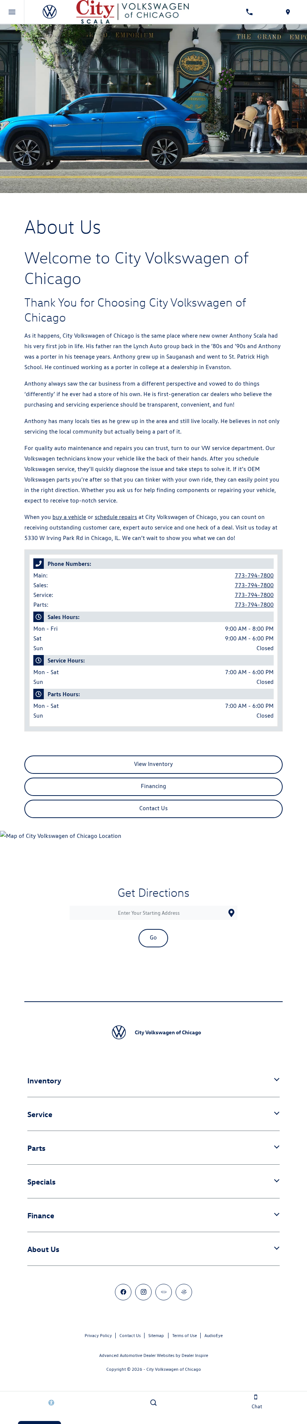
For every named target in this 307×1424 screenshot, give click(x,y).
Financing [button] (153, 786)
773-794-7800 (254, 575)
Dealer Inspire (195, 1355)
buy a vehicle (69, 517)
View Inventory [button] (153, 763)
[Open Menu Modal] (12, 12)
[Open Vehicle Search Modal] (153, 1402)
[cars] (163, 1292)
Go (153, 937)
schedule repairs (116, 517)
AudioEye (213, 1335)
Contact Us (130, 1335)
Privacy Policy (98, 1335)
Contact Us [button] (153, 808)
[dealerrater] (184, 1292)
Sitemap (156, 1335)
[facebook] (123, 1292)
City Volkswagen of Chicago (173, 1369)
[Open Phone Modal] (249, 12)
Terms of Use (184, 1335)
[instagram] (143, 1292)
